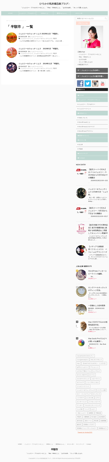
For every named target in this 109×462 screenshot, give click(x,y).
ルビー (93, 409)
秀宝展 (96, 420)
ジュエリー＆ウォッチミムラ (43, 38)
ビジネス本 (89, 398)
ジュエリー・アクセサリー (87, 104)
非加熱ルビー (103, 428)
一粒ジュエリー (82, 413)
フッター (79, 405)
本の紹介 (94, 417)
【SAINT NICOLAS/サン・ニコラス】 (94, 363)
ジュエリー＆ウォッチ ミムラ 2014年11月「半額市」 (40, 64)
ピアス (97, 398)
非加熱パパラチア (89, 424)
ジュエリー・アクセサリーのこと (27, 13)
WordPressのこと (84, 122)
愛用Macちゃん (62, 13)
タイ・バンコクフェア (84, 394)
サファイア (80, 382)
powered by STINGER (74, 458)
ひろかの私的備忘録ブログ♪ (54, 3)
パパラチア (80, 398)
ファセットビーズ (94, 401)
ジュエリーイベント (36, 36)
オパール (92, 375)
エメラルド (96, 371)
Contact (82, 158)
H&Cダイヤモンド (96, 359)
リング (87, 409)
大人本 (81, 144)
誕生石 (79, 424)
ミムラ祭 (79, 409)
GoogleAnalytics (82, 359)
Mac (78, 363)
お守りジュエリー (82, 367)
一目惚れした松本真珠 (96, 306)
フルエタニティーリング (92, 405)
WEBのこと (44, 13)
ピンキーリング (82, 401)
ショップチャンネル (92, 382)
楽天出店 (79, 420)
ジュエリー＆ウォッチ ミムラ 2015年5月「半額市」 (39, 49)
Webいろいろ (83, 118)
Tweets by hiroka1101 (85, 432)
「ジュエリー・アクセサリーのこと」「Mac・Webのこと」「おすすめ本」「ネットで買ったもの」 (54, 453)
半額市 (55, 38)
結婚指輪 (103, 420)
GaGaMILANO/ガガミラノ (85, 356)
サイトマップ (83, 153)
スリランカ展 (101, 390)
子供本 (81, 149)
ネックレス (96, 394)
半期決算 (98, 413)
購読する (81, 89)
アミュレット (94, 367)
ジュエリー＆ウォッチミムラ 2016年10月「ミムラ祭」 (98, 192)
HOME (10, 13)
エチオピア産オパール (84, 371)
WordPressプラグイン (86, 131)
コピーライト (96, 378)
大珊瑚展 (86, 417)
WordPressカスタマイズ (86, 126)
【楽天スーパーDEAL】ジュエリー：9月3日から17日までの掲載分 (97, 210)
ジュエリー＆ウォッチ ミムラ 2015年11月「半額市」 (39, 34)
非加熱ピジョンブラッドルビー (86, 428)
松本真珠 (102, 417)
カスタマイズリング (83, 378)
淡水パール (88, 420)
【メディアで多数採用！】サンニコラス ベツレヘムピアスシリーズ (97, 249)
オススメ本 (78, 13)
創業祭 (91, 413)
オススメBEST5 (82, 375)
